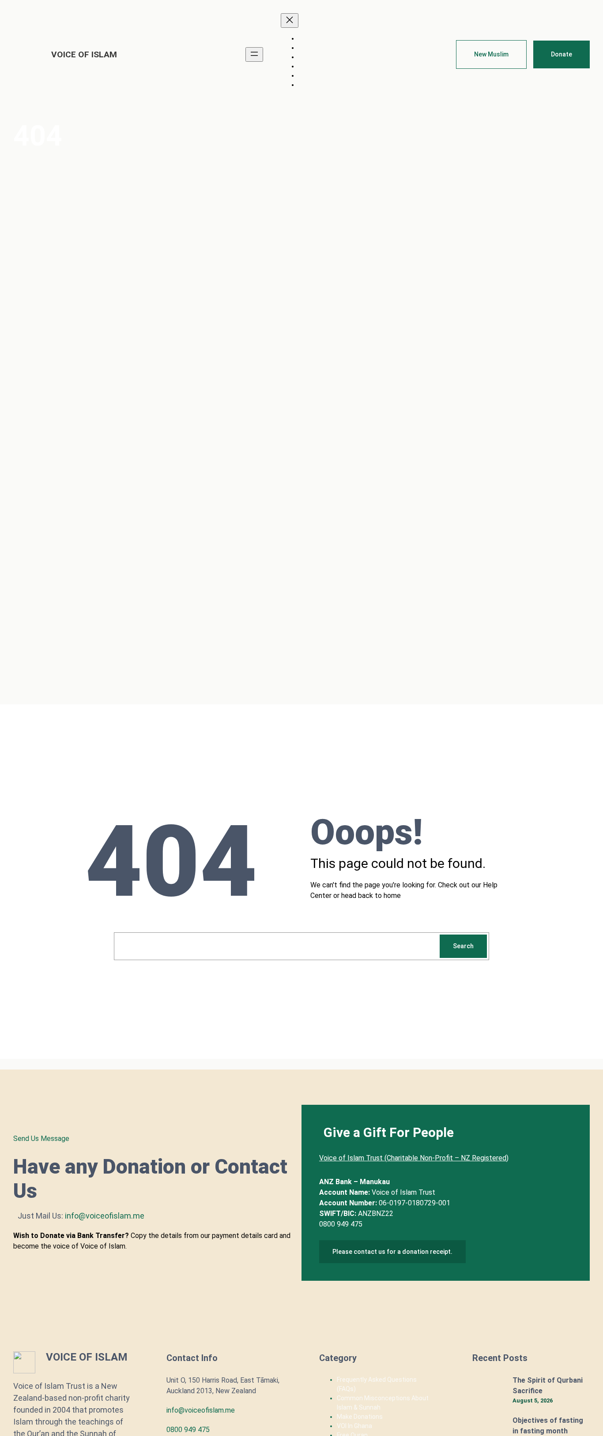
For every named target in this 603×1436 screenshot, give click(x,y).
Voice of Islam (84, 54)
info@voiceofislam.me (200, 1410)
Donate (561, 54)
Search (463, 946)
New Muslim (491, 54)
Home (308, 38)
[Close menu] (289, 20)
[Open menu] (254, 54)
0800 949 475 (188, 1429)
